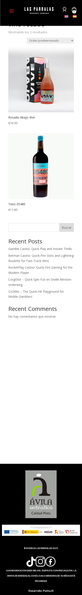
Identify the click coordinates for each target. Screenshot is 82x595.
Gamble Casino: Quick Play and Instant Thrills (40, 249)
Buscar (67, 227)
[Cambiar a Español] (75, 16)
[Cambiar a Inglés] (66, 16)
